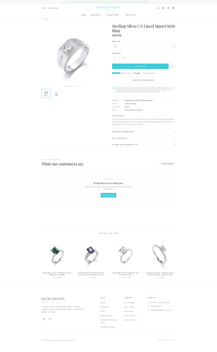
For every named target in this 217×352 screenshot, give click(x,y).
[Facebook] (49, 319)
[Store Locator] (163, 8)
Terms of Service (130, 320)
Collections (112, 15)
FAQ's (102, 311)
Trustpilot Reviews (107, 327)
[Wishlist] (168, 8)
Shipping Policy (106, 316)
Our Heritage (129, 303)
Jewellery (95, 15)
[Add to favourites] (172, 66)
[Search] (44, 8)
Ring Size (116, 41)
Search (103, 303)
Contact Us (130, 15)
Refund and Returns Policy (125, 144)
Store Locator (129, 307)
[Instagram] (44, 319)
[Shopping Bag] (173, 8)
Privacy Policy (129, 316)
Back (46, 19)
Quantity (116, 53)
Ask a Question (119, 138)
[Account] (158, 8)
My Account (128, 311)
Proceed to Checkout (144, 80)
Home (83, 15)
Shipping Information (122, 132)
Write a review (167, 164)
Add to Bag (140, 66)
